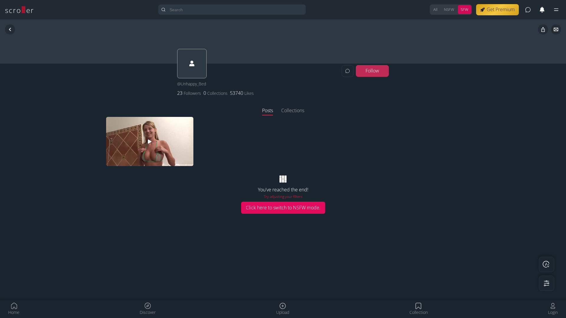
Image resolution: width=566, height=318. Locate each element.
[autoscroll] (546, 264)
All (435, 9)
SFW (464, 9)
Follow (372, 70)
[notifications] (542, 10)
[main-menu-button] (556, 10)
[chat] (528, 10)
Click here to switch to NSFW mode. (283, 207)
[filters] (546, 283)
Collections (292, 110)
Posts (267, 110)
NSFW (449, 9)
